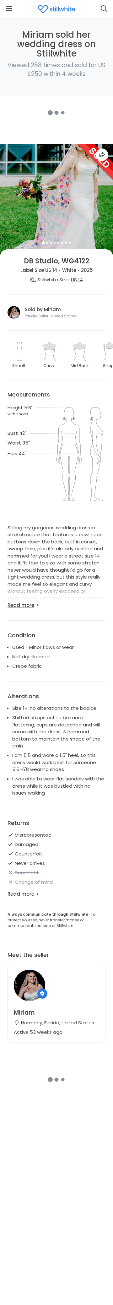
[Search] (104, 9)
